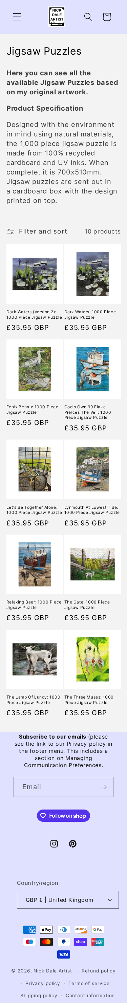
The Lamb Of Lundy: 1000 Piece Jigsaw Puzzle (33, 699)
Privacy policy (42, 983)
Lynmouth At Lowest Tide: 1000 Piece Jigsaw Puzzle (92, 510)
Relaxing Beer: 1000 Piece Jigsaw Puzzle (34, 604)
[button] (17, 16)
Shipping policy (39, 995)
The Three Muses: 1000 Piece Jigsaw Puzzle (89, 699)
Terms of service (89, 983)
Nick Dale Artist (53, 970)
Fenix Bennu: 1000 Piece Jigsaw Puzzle (32, 409)
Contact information (90, 995)
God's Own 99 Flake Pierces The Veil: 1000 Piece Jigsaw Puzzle (87, 412)
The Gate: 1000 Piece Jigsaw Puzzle (87, 604)
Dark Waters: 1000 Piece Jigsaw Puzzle (90, 314)
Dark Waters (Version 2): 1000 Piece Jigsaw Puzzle (34, 314)
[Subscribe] (103, 787)
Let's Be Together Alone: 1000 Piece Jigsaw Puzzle (34, 510)
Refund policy (98, 970)
